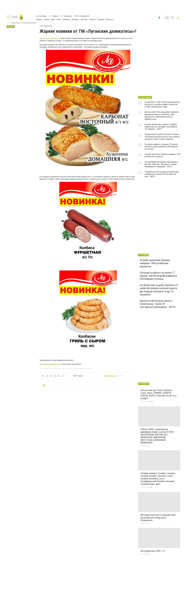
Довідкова (101, 19)
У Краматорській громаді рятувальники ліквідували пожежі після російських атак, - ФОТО (162, 174)
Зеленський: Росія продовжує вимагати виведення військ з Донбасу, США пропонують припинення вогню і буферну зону (162, 115)
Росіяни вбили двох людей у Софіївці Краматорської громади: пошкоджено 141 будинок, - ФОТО (161, 126)
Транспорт (93, 19)
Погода (59, 19)
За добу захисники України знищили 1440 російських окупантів (155, 263)
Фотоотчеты (109, 19)
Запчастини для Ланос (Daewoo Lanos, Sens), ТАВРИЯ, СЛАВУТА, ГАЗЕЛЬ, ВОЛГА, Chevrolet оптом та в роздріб (158, 394)
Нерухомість (66, 19)
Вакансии (39, 19)
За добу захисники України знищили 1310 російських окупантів (162, 155)
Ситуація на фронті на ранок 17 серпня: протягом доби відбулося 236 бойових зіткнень (158, 275)
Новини (55, 16)
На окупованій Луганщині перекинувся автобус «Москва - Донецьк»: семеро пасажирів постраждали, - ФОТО (161, 164)
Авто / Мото (84, 19)
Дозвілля (46, 19)
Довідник (68, 16)
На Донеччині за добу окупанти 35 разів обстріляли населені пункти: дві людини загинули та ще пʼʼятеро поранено (162, 136)
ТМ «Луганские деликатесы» (50, 38)
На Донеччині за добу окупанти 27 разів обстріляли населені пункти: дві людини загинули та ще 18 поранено (159, 289)
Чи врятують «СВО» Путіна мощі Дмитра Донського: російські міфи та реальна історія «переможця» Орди (162, 104)
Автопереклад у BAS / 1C (152, 551)
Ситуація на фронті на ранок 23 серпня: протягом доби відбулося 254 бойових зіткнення (161, 146)
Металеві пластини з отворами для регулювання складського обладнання (157, 518)
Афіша (53, 19)
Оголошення (83, 16)
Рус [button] (167, 18)
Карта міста (75, 19)
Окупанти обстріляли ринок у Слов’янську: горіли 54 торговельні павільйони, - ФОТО (158, 304)
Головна (43, 16)
